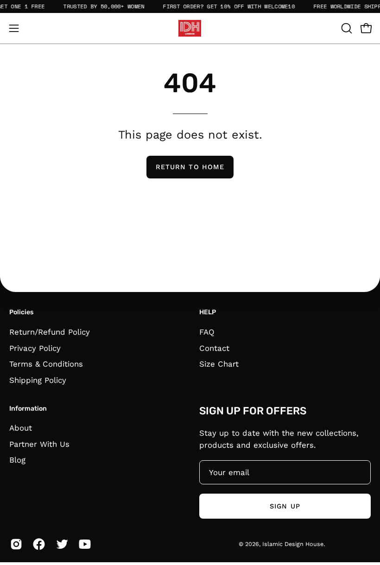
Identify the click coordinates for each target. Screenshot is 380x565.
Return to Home (190, 167)
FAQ (207, 331)
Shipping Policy (37, 379)
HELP (207, 312)
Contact (214, 347)
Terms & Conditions (46, 363)
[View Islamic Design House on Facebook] (37, 544)
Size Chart (219, 363)
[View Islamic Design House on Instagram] (14, 544)
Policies (21, 312)
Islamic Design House (292, 543)
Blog (17, 460)
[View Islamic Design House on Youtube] (83, 544)
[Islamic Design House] (190, 28)
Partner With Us (39, 444)
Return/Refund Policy (49, 331)
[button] (345, 28)
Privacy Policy (35, 347)
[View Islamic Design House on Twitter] (60, 544)
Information (28, 409)
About (20, 427)
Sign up (285, 506)
